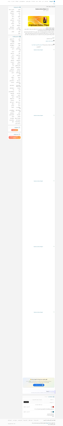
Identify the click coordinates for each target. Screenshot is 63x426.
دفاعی (13, 16)
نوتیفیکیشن (12, 113)
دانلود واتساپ (20, 420)
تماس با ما (12, 1)
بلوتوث (19, 56)
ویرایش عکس (18, 120)
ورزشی (19, 33)
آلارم (19, 40)
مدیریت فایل (12, 102)
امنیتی (13, 48)
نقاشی (19, 113)
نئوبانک (12, 107)
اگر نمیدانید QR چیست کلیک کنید (37, 45)
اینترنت (13, 51)
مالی (19, 100)
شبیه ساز (18, 20)
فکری (13, 21)
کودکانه (12, 23)
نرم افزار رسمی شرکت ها (12, 111)
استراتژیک (12, 11)
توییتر (44, 420)
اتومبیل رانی (18, 11)
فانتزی (19, 21)
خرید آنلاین (12, 69)
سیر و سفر (18, 80)
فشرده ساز (18, 93)
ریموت (19, 79)
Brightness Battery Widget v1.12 (42, 9)
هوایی (19, 31)
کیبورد (13, 96)
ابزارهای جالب (12, 45)
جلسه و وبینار (18, 67)
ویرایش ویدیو (12, 120)
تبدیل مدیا (12, 62)
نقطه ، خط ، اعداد (11, 28)
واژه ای (13, 31)
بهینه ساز (12, 56)
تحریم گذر (18, 63)
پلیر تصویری (18, 60)
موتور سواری (12, 27)
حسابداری (18, 69)
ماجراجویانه (18, 25)
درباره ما (9, 1)
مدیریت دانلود (18, 102)
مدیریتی (19, 27)
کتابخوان (12, 95)
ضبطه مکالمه (12, 88)
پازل (19, 14)
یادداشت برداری (17, 123)
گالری (19, 98)
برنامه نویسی (18, 55)
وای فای (19, 116)
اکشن (19, 13)
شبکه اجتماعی (12, 80)
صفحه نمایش (12, 85)
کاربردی (19, 95)
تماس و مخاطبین (17, 65)
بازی (43, 1)
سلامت (13, 79)
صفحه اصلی (46, 1)
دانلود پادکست (11, 70)
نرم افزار (40, 1)
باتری (19, 53)
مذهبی (19, 103)
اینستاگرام (48, 420)
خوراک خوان (18, 70)
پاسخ (24, 406)
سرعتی (13, 18)
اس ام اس (12, 47)
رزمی (19, 18)
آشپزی (19, 9)
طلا (13, 89)
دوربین (13, 72)
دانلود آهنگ (10, 420)
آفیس (19, 39)
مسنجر (37, 1)
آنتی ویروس (12, 43)
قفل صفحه (12, 93)
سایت (49, 423)
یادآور (13, 121)
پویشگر (19, 62)
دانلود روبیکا (25, 420)
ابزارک (47, 6)
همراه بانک (33, 1)
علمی (19, 91)
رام (13, 75)
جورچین (19, 16)
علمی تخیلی (12, 20)
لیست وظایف (12, 98)
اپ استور (19, 47)
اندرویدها (51, 1)
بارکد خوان (12, 53)
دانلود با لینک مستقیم (49, 41)
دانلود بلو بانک (36, 420)
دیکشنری (18, 75)
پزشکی (13, 58)
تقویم (13, 63)
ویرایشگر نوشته (17, 121)
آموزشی (19, 43)
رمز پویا (19, 77)
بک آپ (13, 55)
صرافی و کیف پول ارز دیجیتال (18, 86)
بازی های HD (12, 13)
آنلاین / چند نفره (11, 9)
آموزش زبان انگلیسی (12, 41)
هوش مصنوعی (28, 1)
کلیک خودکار (18, 96)
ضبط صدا (18, 88)
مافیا (13, 25)
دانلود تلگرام (31, 420)
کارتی (19, 23)
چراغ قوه (12, 67)
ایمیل (19, 51)
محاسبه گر (12, 100)
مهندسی (12, 105)
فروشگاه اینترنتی (11, 91)
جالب (13, 65)
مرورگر (13, 103)
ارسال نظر (26, 402)
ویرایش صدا (12, 118)
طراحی (19, 89)
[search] (54, 4)
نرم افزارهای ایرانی (22, 1)
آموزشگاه (17, 1)
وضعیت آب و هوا (17, 118)
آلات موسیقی (12, 39)
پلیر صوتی (12, 60)
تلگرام (53, 420)
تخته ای (13, 14)
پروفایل (19, 58)
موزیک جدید (15, 420)
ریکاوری (12, 77)
